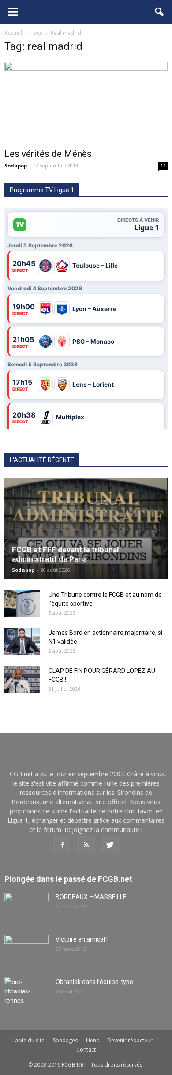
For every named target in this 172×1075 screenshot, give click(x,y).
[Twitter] (110, 845)
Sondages (65, 1040)
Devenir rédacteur (130, 1040)
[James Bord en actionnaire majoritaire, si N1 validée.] (22, 641)
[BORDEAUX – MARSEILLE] (26, 908)
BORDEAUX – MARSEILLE (91, 896)
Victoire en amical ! (82, 939)
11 (163, 166)
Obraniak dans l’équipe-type (94, 981)
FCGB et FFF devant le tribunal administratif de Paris (65, 554)
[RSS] (86, 845)
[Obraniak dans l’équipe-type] (26, 992)
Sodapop (15, 165)
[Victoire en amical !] (26, 950)
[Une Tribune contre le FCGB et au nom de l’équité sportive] (22, 603)
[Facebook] (62, 845)
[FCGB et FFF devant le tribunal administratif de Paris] (86, 528)
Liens (92, 1040)
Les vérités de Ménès (48, 153)
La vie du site (28, 1040)
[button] (159, 12)
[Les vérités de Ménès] (86, 102)
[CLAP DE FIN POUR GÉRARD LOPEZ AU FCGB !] (22, 679)
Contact (86, 1049)
